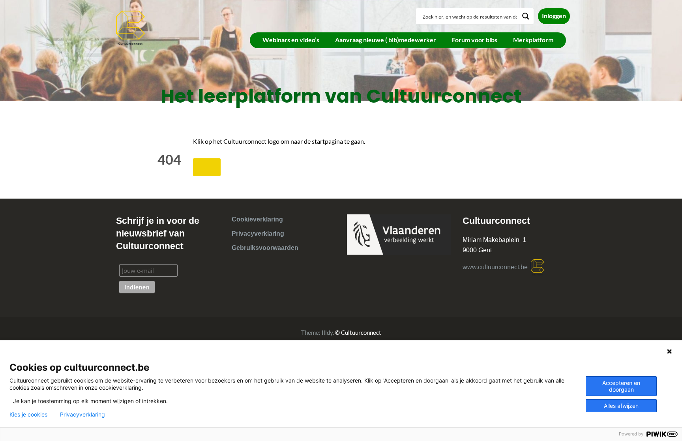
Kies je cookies (28, 414)
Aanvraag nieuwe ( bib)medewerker (385, 39)
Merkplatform (533, 39)
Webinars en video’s (290, 39)
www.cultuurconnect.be (497, 267)
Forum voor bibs (474, 39)
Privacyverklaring (258, 233)
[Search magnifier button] (525, 16)
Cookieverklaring (257, 219)
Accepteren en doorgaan (621, 386)
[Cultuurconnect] (131, 27)
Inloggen (554, 15)
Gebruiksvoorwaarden (265, 247)
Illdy (327, 332)
